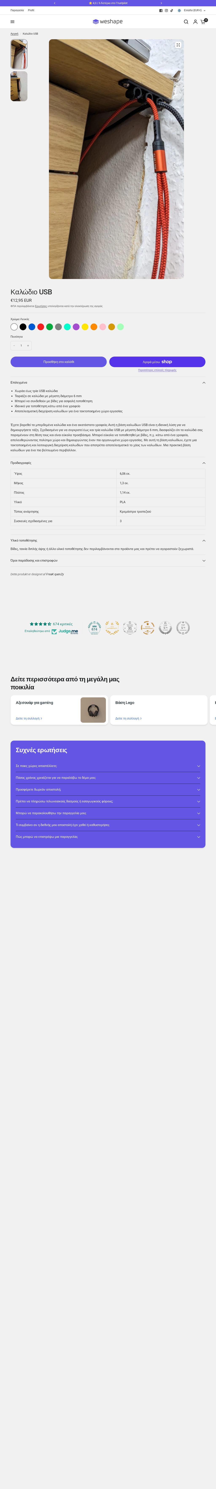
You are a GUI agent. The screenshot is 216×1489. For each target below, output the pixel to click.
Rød (40, 326)
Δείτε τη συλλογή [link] (27, 718)
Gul (85, 326)
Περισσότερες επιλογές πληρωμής (157, 370)
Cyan (67, 326)
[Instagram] (166, 10)
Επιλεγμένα (19, 382)
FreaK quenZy (55, 574)
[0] (201, 22)
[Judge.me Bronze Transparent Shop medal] (147, 628)
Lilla (76, 326)
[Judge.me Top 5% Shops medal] (165, 628)
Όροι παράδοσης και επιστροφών (34, 560)
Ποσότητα (17, 336)
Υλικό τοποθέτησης (24, 540)
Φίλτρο (23, 326)
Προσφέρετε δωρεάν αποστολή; (38, 789)
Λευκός (14, 326)
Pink (102, 326)
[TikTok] (172, 10)
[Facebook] (161, 10)
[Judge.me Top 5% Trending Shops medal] (183, 628)
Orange (93, 326)
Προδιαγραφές (21, 463)
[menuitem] (18, 10)
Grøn (49, 326)
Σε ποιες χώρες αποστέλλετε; (36, 766)
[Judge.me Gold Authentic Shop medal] (112, 628)
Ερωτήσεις (41, 306)
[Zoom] (178, 45)
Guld (111, 326)
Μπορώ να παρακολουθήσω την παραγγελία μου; (51, 813)
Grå (58, 326)
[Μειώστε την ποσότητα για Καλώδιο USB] (14, 345)
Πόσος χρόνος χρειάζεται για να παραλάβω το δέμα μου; (56, 778)
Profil (31, 10)
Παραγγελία (17, 10)
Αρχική (14, 33)
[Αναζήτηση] (186, 22)
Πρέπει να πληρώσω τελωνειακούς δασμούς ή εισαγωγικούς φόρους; (64, 801)
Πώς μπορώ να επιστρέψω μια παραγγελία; (47, 837)
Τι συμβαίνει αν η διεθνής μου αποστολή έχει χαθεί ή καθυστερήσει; (62, 825)
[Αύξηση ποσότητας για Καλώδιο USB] (28, 345)
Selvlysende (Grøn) (120, 326)
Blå (31, 326)
